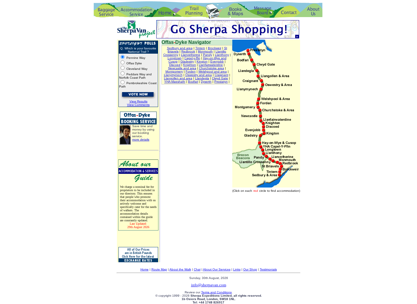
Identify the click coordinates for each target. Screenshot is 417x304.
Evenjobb (217, 61)
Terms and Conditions (216, 292)
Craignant (221, 75)
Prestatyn (221, 81)
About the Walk (180, 269)
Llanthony (222, 54)
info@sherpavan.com (208, 285)
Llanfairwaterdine (211, 64)
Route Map (159, 269)
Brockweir (214, 48)
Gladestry (187, 61)
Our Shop (250, 269)
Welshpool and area (212, 71)
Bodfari (193, 81)
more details (140, 139)
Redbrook (188, 51)
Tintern (200, 48)
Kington (202, 61)
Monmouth (205, 51)
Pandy (207, 54)
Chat (197, 269)
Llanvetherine (190, 54)
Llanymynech (173, 75)
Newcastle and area (182, 68)
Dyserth (206, 81)
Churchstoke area (211, 68)
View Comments (138, 104)
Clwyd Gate (220, 78)
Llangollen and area (178, 78)
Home (144, 269)
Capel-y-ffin (192, 58)
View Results (138, 101)
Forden (191, 71)
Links (237, 269)
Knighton (189, 64)
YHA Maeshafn (174, 81)
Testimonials (268, 269)
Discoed (174, 64)
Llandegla (202, 78)
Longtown (175, 58)
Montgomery (174, 71)
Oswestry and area (198, 75)
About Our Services (216, 269)
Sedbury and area (180, 48)
